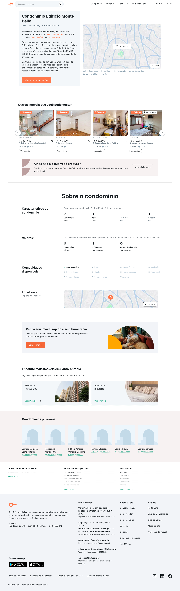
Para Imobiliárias (139, 3)
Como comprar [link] (127, 520)
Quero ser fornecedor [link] (130, 538)
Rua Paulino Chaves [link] (72, 482)
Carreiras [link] (124, 532)
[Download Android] (18, 565)
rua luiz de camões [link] (71, 475)
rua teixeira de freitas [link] (72, 472)
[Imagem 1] (36, 133)
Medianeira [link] (124, 479)
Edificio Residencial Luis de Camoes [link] (22, 472)
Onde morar (93, 71)
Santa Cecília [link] (125, 482)
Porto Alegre (54, 37)
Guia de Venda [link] (155, 520)
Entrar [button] (169, 3)
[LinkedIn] (162, 576)
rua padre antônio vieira (100, 452)
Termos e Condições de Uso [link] (69, 575)
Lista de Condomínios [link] (158, 514)
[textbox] (39, 4)
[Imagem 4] (41, 133)
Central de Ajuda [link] (127, 508)
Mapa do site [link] (154, 526)
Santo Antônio (37, 37)
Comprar (95, 3)
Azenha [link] (123, 485)
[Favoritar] (52, 141)
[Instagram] (154, 576)
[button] (111, 299)
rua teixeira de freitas (53, 455)
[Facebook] (170, 576)
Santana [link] (123, 472)
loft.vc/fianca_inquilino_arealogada (94, 528)
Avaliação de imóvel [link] (157, 532)
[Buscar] (60, 4)
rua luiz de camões (54, 34)
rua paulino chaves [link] (71, 485)
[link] (142, 167)
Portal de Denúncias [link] (17, 575)
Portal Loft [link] (153, 508)
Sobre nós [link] (124, 526)
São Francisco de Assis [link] (73, 479)
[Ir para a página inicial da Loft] (11, 3)
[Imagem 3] (76, 133)
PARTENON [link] (124, 475)
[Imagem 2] (111, 133)
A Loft (157, 3)
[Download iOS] (36, 565)
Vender (122, 3)
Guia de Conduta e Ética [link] (98, 575)
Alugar (109, 3)
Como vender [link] (126, 514)
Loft (84, 71)
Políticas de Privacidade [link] (41, 575)
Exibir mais (13, 476)
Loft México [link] (125, 544)
